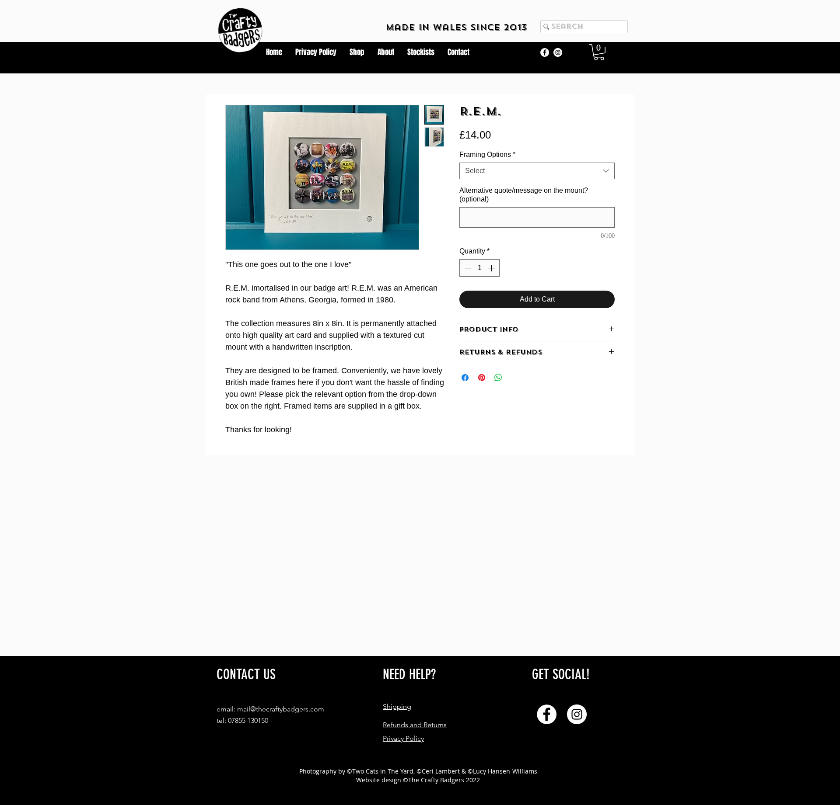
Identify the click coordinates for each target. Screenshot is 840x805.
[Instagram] (557, 52)
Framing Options (487, 154)
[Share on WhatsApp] (498, 377)
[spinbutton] (479, 268)
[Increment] (492, 268)
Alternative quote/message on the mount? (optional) (523, 195)
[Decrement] (467, 268)
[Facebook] (544, 52)
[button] (599, 52)
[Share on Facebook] (465, 377)
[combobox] (537, 171)
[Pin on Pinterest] (481, 377)
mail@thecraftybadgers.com (280, 709)
